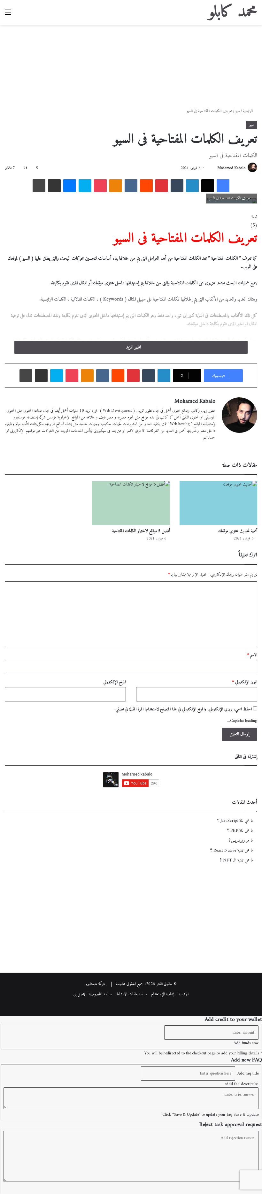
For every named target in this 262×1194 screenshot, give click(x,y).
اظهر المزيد (133, 347)
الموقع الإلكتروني (115, 682)
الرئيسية (248, 111)
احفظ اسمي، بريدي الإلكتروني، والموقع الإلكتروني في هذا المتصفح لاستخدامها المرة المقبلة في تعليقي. (183, 709)
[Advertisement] (131, 63)
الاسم (252, 655)
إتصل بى (79, 994)
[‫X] (196, 448)
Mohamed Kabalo (231, 168)
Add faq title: (247, 1073)
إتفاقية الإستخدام (162, 994)
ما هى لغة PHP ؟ (240, 831)
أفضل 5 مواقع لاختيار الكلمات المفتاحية (141, 531)
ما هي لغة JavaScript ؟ (235, 821)
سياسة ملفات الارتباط (131, 994)
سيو (237, 111)
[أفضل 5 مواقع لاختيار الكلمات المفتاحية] (131, 503)
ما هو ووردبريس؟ (241, 841)
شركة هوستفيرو (95, 984)
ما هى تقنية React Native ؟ (231, 850)
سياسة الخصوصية (100, 994)
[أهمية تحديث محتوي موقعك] (218, 503)
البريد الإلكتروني (244, 682)
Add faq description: (241, 1084)
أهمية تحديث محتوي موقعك (237, 531)
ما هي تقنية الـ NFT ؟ (236, 860)
